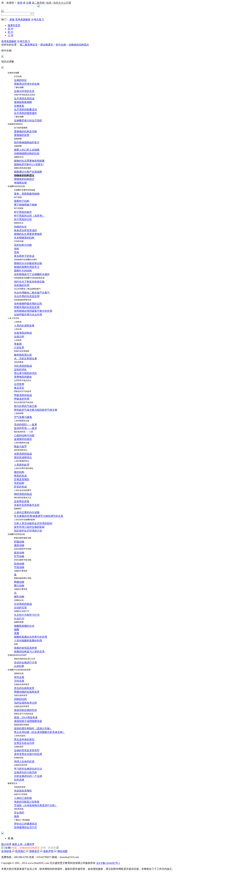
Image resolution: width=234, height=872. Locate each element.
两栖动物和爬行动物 (22, 578)
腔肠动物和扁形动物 (22, 538)
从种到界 (19, 666)
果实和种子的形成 (24, 256)
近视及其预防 (21, 479)
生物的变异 (19, 747)
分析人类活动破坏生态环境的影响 (33, 523)
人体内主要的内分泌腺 (26, 512)
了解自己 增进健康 (22, 820)
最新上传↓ (18, 844)
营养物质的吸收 (23, 376)
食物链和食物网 (23, 102)
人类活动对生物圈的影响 (24, 519)
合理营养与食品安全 (22, 380)
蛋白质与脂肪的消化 (25, 373)
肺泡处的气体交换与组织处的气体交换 (35, 409)
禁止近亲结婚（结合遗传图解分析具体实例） (39, 732)
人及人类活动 (13, 318)
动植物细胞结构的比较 (26, 153)
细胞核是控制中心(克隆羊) (29, 164)
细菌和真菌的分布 (24, 626)
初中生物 (61, 44)
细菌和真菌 (19, 622)
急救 (16, 816)
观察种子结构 (21, 201)
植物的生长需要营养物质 (28, 234)
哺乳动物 (19, 596)
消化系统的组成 (23, 366)
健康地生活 (12, 783)
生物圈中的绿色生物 (16, 186)
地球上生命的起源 (24, 761)
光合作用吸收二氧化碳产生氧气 (32, 292)
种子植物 (18, 197)
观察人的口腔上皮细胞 (26, 149)
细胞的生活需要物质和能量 (29, 160)
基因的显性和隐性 (21, 725)
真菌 (16, 633)
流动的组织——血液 (25, 424)
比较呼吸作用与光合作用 (28, 314)
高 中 (10, 28)
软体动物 (19, 563)
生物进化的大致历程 (25, 772)
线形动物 (19, 552)
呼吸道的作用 (21, 398)
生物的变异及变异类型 (26, 750)
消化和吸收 (19, 362)
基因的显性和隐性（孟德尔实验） (33, 728)
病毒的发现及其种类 (25, 648)
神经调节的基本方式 (22, 498)
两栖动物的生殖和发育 (26, 691)
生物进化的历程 (20, 765)
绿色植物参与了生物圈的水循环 (32, 274)
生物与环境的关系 (24, 91)
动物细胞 (18, 146)
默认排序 (6, 844)
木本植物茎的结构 (24, 237)
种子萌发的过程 (23, 219)
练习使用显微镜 (20, 128)
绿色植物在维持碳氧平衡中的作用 (33, 311)
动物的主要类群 (20, 571)
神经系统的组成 (23, 494)
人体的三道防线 (23, 798)
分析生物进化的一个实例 (28, 776)
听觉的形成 (20, 486)
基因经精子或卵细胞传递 (28, 721)
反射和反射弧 (21, 501)
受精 (16, 252)
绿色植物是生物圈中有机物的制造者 (29, 278)
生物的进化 (19, 758)
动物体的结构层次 (79, 44)
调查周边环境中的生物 (26, 83)
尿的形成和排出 (20, 450)
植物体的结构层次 (24, 179)
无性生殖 (19, 680)
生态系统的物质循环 (25, 113)
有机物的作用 (21, 285)
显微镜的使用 (21, 135)
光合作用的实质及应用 (26, 296)
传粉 (16, 248)
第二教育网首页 (29, 44)
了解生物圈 (19, 87)
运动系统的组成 (23, 604)
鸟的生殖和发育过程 (25, 702)
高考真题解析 (23, 19)
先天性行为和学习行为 (26, 615)
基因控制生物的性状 (25, 710)
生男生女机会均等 (24, 743)
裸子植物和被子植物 (25, 204)
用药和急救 (19, 809)
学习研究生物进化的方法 (28, 768)
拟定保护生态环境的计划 (28, 530)
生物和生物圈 (13, 73)
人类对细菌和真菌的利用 (28, 640)
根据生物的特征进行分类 (24, 659)
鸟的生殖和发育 (20, 695)
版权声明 (48, 851)
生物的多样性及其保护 (17, 655)
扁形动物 (19, 545)
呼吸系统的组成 (23, 395)
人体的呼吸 (19, 413)
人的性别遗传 (19, 736)
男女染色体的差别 (24, 739)
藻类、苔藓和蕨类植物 (26, 193)
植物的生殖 (19, 673)
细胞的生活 (19, 157)
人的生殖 (18, 329)
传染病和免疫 (19, 787)
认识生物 (18, 76)
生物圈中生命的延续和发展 (19, 670)
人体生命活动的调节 (22, 490)
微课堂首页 (14, 25)
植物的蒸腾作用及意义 (26, 267)
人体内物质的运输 (21, 421)
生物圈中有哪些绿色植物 (24, 190)
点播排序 (29, 844)
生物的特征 (20, 80)
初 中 (10, 32)
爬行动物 (19, 585)
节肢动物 (19, 567)
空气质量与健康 (23, 417)
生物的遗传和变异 (21, 706)
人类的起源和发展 (24, 325)
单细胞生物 (20, 182)
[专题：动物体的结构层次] (2, 847)
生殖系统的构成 (23, 333)
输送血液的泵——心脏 (23, 432)
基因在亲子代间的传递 (23, 714)
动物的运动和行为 (21, 611)
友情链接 (6, 851)
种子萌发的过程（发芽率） (29, 215)
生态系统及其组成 (24, 98)
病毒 (16, 644)
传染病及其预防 (23, 790)
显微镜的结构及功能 (25, 131)
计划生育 (19, 347)
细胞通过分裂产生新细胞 (28, 171)
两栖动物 (19, 582)
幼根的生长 (20, 226)
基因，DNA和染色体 (26, 717)
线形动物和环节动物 (22, 549)
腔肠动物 (19, 541)
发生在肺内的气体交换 (23, 402)
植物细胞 (18, 139)
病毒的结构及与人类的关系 (29, 651)
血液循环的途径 (23, 439)
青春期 (18, 344)
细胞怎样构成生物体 (22, 168)
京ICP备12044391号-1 (108, 863)
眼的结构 (19, 472)
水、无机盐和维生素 (25, 358)
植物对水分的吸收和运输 (28, 263)
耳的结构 (19, 483)
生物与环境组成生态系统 (24, 95)
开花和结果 (19, 241)
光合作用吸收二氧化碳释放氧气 (27, 289)
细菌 (16, 629)
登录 (19, 2)
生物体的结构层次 (15, 124)
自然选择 (19, 779)
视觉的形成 (20, 475)
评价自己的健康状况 (25, 823)
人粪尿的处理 (21, 464)
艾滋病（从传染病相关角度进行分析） (35, 805)
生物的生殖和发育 (21, 684)
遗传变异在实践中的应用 (28, 754)
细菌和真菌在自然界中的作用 (30, 637)
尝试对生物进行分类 (25, 662)
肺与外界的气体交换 (25, 406)
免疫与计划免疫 (20, 794)
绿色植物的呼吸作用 (22, 300)
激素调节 (18, 508)
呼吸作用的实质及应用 (26, 307)
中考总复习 (37, 19)
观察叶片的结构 (23, 270)
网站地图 (62, 851)
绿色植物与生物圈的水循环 (25, 259)
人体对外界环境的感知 (23, 468)
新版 (12, 19)
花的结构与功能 (23, 245)
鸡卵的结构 (20, 699)
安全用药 (19, 812)
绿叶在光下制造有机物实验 (29, 281)
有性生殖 (19, 677)
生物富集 (19, 105)
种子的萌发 (19, 208)
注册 (28, 2)
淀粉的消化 (20, 369)
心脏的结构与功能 (24, 435)
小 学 (10, 35)
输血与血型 (20, 446)
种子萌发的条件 (23, 212)
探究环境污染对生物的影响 (29, 527)
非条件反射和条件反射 (26, 505)
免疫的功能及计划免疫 (26, 801)
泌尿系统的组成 (23, 453)
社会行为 (19, 618)
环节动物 (19, 556)
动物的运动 (19, 600)
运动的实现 (20, 607)
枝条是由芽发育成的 (25, 230)
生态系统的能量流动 (25, 109)
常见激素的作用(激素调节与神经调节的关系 (38, 516)
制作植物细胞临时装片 (26, 142)
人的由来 (18, 322)
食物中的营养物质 (21, 351)
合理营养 (19, 384)
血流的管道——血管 (25, 428)
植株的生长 (19, 223)
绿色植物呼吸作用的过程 (28, 303)
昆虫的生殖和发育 (24, 688)
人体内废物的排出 (21, 461)
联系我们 (20, 851)
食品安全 (19, 387)
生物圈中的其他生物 (16, 534)
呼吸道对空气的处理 (22, 391)
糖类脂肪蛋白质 (23, 355)
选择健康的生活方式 (25, 827)
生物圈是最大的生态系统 (28, 120)
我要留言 (34, 851)
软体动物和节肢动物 (22, 560)
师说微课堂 (47, 44)
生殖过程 (19, 336)
